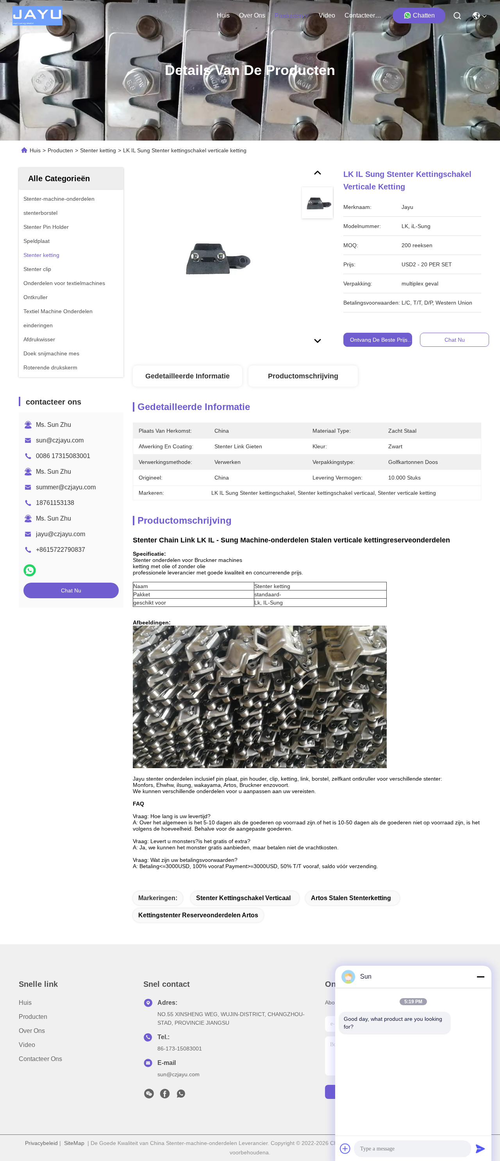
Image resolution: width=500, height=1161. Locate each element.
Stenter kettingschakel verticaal (243, 898)
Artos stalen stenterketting (351, 898)
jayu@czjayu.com (60, 534)
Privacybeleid (41, 1143)
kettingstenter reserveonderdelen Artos (198, 915)
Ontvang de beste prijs (378, 339)
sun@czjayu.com (60, 440)
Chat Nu (71, 590)
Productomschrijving (303, 376)
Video (27, 1045)
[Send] (480, 1148)
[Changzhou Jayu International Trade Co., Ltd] (37, 15)
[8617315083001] (180, 1096)
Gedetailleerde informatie (187, 376)
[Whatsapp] (30, 570)
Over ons (32, 1030)
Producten (60, 150)
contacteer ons (363, 15)
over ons (252, 15)
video (327, 15)
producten (289, 15)
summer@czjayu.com (66, 487)
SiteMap (74, 1143)
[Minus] (480, 976)
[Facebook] (164, 1096)
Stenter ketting (98, 150)
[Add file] (345, 1148)
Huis (223, 15)
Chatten (424, 15)
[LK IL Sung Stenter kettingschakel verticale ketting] (213, 258)
